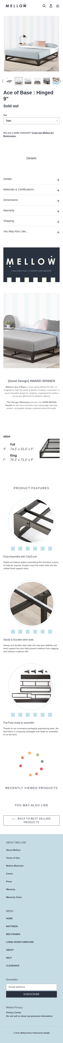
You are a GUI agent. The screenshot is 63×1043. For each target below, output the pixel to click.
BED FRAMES (13, 934)
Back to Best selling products (34, 820)
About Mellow (13, 850)
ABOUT (10, 950)
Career (9, 873)
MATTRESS (12, 926)
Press (9, 881)
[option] (8, 81)
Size (5, 115)
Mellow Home (26, 1033)
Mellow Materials (15, 865)
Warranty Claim (14, 897)
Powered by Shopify (41, 1033)
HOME (9, 918)
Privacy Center (13, 1012)
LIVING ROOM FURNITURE (20, 942)
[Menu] (57, 5)
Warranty (10, 889)
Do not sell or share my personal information (29, 1016)
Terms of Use (13, 858)
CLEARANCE (12, 965)
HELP (9, 958)
